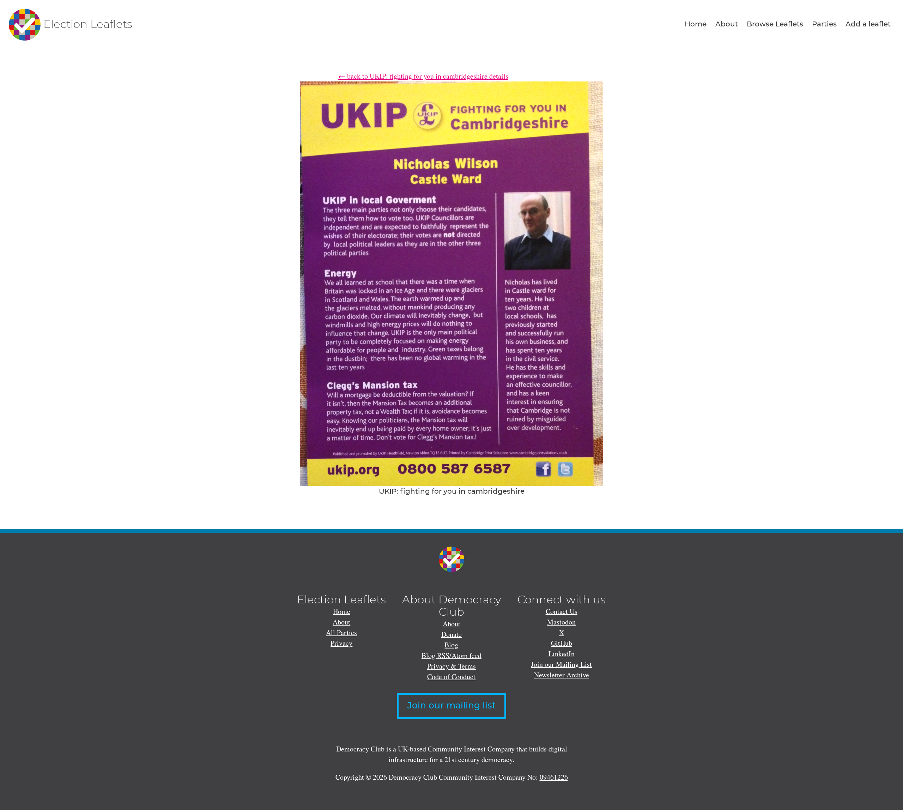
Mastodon (561, 622)
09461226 (554, 777)
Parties (824, 24)
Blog (451, 645)
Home (696, 24)
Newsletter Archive (561, 675)
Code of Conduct (451, 676)
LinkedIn (562, 653)
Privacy (341, 643)
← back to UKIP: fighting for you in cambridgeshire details (423, 76)
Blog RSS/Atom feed (451, 655)
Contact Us (561, 611)
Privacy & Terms (451, 666)
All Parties (341, 632)
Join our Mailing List (561, 664)
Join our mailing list (451, 705)
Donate (451, 634)
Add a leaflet (868, 24)
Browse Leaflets (775, 24)
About (726, 24)
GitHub (561, 643)
